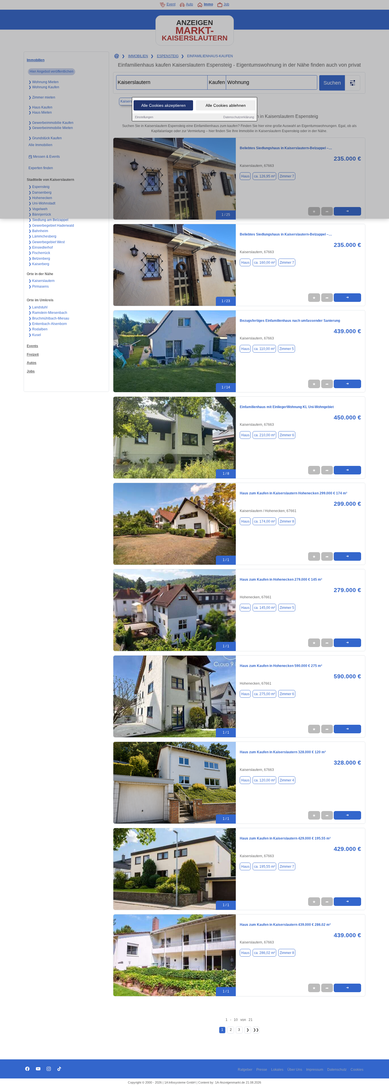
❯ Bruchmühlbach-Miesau (48, 318)
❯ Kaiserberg (38, 264)
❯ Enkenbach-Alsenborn (47, 324)
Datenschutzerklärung (238, 117)
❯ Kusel (34, 335)
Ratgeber (245, 1070)
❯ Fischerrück (39, 253)
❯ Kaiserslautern (41, 281)
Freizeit (33, 355)
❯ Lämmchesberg (42, 236)
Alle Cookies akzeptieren (163, 105)
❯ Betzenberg (39, 259)
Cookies (357, 1070)
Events (32, 346)
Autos (31, 363)
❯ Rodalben (38, 329)
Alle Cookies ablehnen (226, 105)
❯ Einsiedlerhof (40, 247)
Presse (261, 1070)
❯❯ (256, 1030)
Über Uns (294, 1070)
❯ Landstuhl (38, 307)
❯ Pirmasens (38, 286)
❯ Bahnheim (38, 231)
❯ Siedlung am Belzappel (48, 220)
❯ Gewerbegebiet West (46, 242)
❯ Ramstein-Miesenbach (47, 313)
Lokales (277, 1070)
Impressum (314, 1070)
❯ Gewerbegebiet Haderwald (51, 226)
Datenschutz (337, 1070)
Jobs (31, 371)
